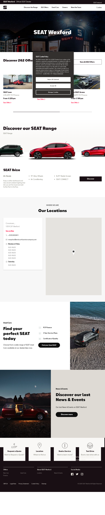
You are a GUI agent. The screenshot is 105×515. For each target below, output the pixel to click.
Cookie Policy (35, 483)
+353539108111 (13, 235)
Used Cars (55, 7)
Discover (90, 179)
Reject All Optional (53, 79)
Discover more (67, 414)
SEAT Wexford (17, 2)
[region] (53, 75)
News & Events (58, 473)
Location (39, 473)
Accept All (53, 85)
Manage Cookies (53, 92)
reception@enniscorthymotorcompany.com (22, 239)
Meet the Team (76, 7)
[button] (73, 253)
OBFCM (5, 483)
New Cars (6, 473)
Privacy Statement (24, 483)
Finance (5, 475)
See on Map (10, 231)
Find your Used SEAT (49, 345)
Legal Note (13, 483)
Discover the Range (31, 7)
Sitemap (44, 483)
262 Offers (44, 7)
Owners (65, 7)
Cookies (99, 7)
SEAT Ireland (97, 3)
